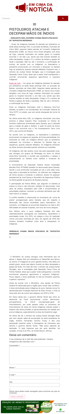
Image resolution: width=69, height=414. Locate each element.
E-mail (12, 375)
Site (10, 382)
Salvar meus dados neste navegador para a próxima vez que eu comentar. (34, 392)
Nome (12, 367)
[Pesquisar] (63, 18)
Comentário (14, 345)
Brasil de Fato (15, 83)
